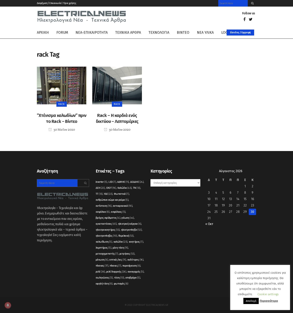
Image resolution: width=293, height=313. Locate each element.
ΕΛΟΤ (111, 187)
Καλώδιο (124, 187)
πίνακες (115, 265)
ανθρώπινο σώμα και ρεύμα (112, 199)
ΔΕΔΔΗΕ (137, 181)
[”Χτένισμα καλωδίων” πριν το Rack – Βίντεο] (61, 85)
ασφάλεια (103, 211)
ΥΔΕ (108, 193)
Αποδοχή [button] (251, 300)
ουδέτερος (135, 259)
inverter (101, 181)
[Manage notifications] (8, 305)
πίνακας (102, 265)
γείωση (127, 217)
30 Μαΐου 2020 (64, 130)
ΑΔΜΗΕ (123, 181)
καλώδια (120, 241)
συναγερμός (136, 271)
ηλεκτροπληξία (131, 229)
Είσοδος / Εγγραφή (240, 32)
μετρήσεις (127, 253)
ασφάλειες (118, 211)
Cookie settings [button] (268, 294)
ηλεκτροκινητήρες (108, 229)
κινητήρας (136, 241)
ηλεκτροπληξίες (106, 235)
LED (112, 181)
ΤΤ (99, 193)
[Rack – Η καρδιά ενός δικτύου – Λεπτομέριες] (117, 85)
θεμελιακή (126, 235)
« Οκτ (209, 224)
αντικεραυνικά (122, 205)
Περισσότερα (269, 301)
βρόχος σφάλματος (108, 217)
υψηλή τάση (104, 283)
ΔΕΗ (100, 187)
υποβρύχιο (132, 277)
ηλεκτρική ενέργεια (129, 223)
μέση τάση (120, 247)
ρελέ (100, 271)
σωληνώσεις (104, 277)
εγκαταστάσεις (106, 223)
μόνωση (102, 259)
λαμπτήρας (103, 247)
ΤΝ (136, 187)
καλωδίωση (104, 241)
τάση (119, 277)
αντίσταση (104, 205)
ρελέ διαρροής (116, 271)
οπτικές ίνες (117, 259)
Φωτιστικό (121, 193)
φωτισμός (121, 283)
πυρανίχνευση (131, 265)
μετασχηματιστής (107, 253)
